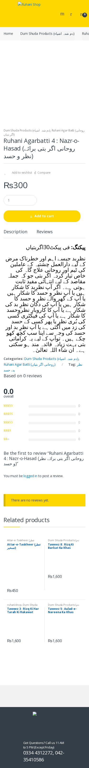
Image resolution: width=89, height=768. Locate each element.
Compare (44, 172)
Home (8, 33)
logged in (30, 476)
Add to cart (44, 216)
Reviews (44, 231)
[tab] (15, 233)
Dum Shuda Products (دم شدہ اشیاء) (47, 33)
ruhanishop (14, 604)
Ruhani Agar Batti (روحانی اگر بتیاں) (30, 364)
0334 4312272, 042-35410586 (43, 756)
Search (63, 13)
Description (15, 231)
